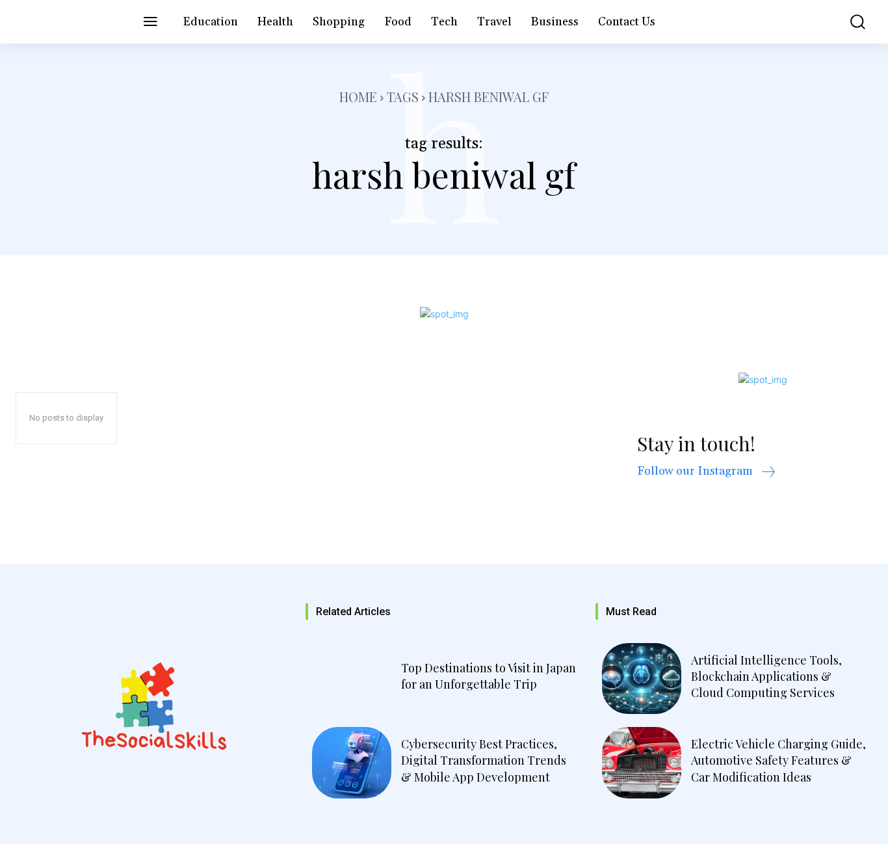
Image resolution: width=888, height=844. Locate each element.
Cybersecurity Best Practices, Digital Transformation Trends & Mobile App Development (483, 760)
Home (358, 96)
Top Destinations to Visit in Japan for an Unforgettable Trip (488, 676)
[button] (849, 22)
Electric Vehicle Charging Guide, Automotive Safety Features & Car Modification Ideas (778, 760)
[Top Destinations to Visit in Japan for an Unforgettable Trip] (351, 679)
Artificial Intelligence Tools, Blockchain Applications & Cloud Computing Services (766, 676)
